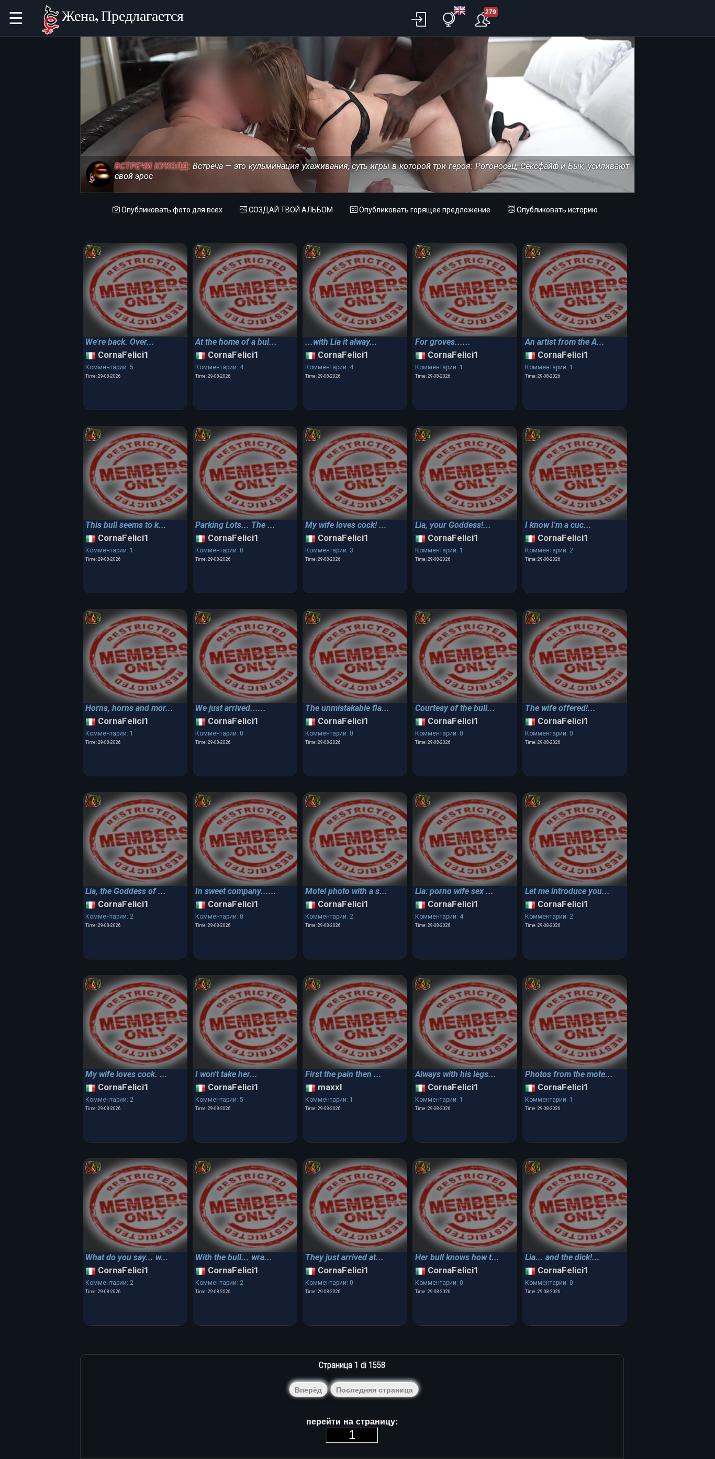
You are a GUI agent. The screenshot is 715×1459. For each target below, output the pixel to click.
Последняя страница (374, 1390)
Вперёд (308, 1390)
